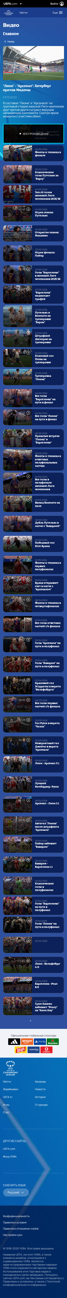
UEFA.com (9, 1148)
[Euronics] (34, 1049)
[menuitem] (33, 12)
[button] (56, 12)
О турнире (41, 1104)
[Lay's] (21, 1049)
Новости (40, 1089)
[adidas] (14, 1041)
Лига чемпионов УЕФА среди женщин (8, 12)
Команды (40, 1081)
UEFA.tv (7, 1097)
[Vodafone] (46, 1049)
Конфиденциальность (16, 1216)
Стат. (6, 1112)
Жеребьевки (10, 1089)
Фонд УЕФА (10, 1156)
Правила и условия (15, 1222)
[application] (33, 63)
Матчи (7, 1081)
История (40, 1097)
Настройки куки (12, 1235)
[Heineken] (53, 1041)
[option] (33, 133)
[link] (23, 12)
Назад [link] (10, 41)
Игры (6, 1104)
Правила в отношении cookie (21, 1228)
